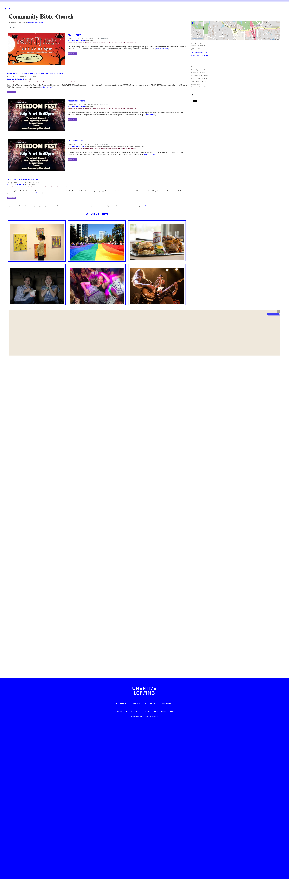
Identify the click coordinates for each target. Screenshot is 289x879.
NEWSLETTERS (166, 704)
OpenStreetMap (272, 39)
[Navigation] (5, 9)
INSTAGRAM (149, 704)
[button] (278, 311)
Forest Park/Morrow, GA (199, 55)
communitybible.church (35, 22)
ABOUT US (128, 711)
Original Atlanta (144, 9)
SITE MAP (147, 711)
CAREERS (155, 711)
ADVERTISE (118, 711)
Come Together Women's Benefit (22, 179)
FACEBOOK (121, 704)
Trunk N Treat (74, 35)
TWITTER (135, 704)
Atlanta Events (96, 214)
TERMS (171, 711)
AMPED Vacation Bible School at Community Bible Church (35, 73)
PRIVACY (163, 711)
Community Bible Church (76, 41)
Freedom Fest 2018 (76, 101)
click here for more (162, 49)
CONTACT (138, 711)
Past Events (12, 27)
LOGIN (275, 9)
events (144, 206)
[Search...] (9, 9)
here (100, 206)
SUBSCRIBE (281, 9)
